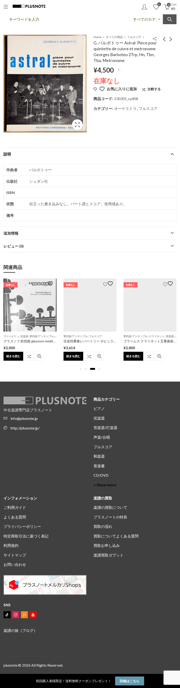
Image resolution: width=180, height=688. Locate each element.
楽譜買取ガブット (109, 555)
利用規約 (11, 545)
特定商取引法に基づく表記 (26, 536)
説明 (7, 154)
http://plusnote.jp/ (25, 428)
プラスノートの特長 (110, 517)
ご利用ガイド (15, 507)
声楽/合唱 (102, 437)
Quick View (39, 356)
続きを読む (13, 356)
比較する (29, 356)
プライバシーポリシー (22, 526)
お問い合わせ (15, 564)
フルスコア (134, 37)
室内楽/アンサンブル (42, 336)
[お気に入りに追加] (48, 283)
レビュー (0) (14, 246)
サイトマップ (15, 555)
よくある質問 (15, 517)
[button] (80, 369)
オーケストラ (125, 108)
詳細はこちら (129, 681)
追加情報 (11, 233)
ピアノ (99, 408)
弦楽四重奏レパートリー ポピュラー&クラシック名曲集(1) (106, 341)
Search (169, 19)
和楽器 (99, 456)
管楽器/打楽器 (105, 427)
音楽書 (99, 466)
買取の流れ (103, 526)
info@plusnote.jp (24, 418)
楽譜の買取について (110, 507)
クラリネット (157, 336)
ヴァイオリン (11, 336)
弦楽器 (24, 336)
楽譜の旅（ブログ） (20, 630)
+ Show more (105, 485)
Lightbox (77, 124)
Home (97, 37)
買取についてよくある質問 (116, 536)
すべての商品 (114, 37)
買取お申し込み (107, 545)
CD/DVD (101, 475)
